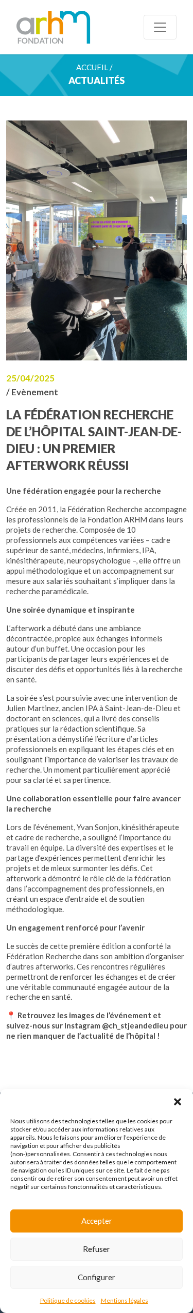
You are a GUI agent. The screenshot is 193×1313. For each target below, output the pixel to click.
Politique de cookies (68, 1300)
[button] (177, 1102)
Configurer (96, 1277)
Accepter (96, 1220)
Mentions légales (124, 1300)
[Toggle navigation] (160, 27)
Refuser (96, 1249)
